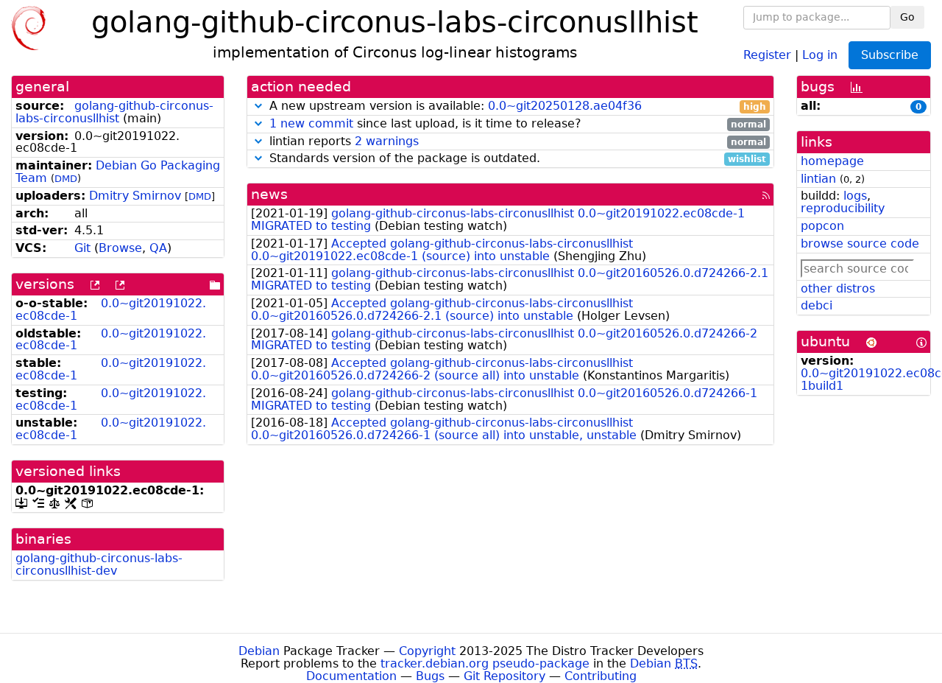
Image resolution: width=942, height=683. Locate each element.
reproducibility (843, 208)
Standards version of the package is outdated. (516, 159)
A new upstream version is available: (516, 106)
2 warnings (387, 141)
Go (907, 17)
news (269, 194)
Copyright (427, 651)
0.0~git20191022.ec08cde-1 (110, 309)
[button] (258, 106)
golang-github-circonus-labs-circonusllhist (114, 112)
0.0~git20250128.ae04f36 (565, 106)
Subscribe (889, 55)
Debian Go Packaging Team (117, 171)
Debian (259, 651)
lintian (818, 179)
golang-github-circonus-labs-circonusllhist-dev (99, 564)
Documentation (351, 676)
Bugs (430, 676)
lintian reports (516, 142)
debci (816, 305)
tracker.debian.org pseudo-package (484, 663)
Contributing (600, 676)
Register (767, 54)
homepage (832, 161)
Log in (819, 54)
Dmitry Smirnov (135, 196)
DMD (65, 178)
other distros (838, 288)
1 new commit (311, 123)
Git (82, 248)
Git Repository (504, 676)
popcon (822, 226)
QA (158, 248)
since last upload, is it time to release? (517, 124)
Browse (120, 248)
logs (855, 196)
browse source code (860, 244)
